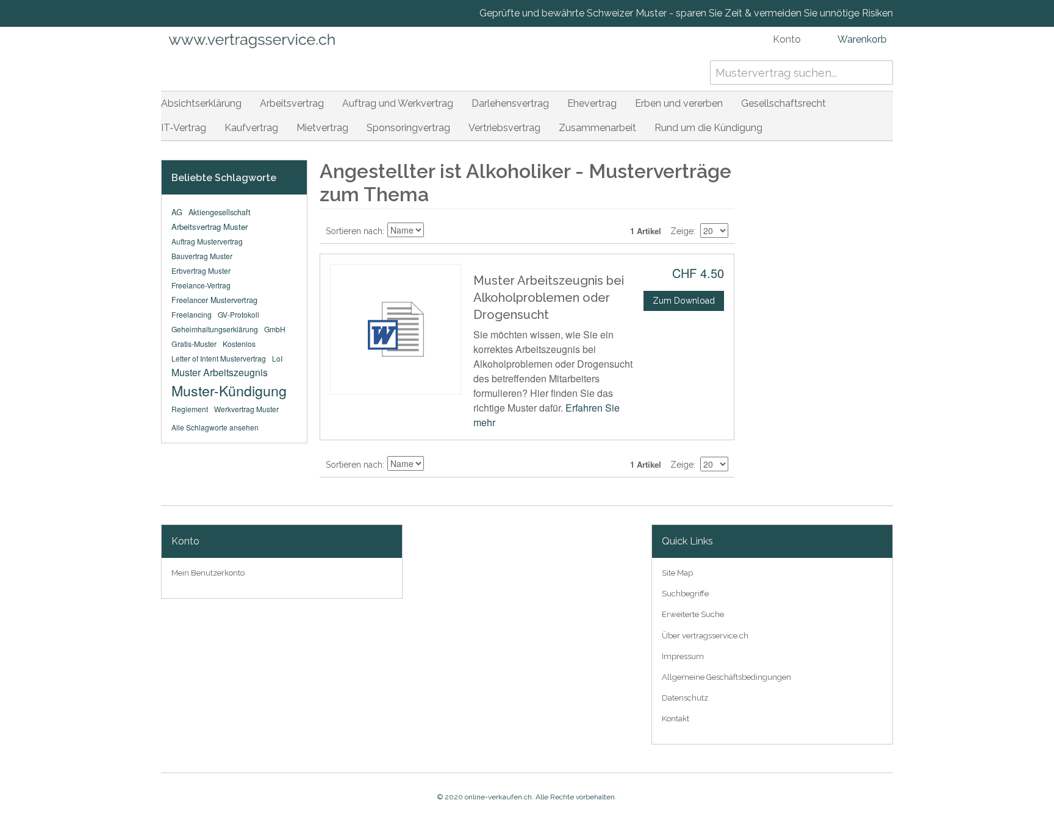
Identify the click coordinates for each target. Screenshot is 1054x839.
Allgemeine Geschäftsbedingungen (726, 677)
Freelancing (191, 314)
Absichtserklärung (201, 103)
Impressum (683, 656)
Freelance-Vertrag (201, 285)
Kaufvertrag (251, 128)
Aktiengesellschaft (219, 212)
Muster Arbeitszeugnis (219, 372)
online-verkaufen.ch (498, 797)
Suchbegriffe (685, 593)
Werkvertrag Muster (246, 409)
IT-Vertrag (183, 128)
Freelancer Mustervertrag (214, 300)
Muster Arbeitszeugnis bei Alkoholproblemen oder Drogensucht (548, 297)
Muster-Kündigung (229, 390)
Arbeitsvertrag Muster (209, 226)
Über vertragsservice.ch (705, 635)
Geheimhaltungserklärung (214, 329)
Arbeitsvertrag (292, 103)
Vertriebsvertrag (504, 128)
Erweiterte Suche (693, 614)
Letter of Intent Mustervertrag (218, 358)
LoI (277, 358)
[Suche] (881, 72)
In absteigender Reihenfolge (435, 231)
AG (176, 212)
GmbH (274, 329)
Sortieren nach (354, 231)
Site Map (677, 572)
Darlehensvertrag (510, 103)
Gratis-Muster (194, 343)
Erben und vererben (679, 103)
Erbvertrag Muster (201, 270)
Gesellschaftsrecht (783, 103)
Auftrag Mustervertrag (207, 241)
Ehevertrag (592, 103)
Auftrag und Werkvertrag (397, 103)
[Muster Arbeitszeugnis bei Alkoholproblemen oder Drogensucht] (395, 329)
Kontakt (675, 718)
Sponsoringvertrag (408, 128)
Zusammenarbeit (597, 128)
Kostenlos (239, 343)
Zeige (682, 231)
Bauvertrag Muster (201, 256)
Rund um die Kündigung (708, 128)
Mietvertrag (322, 128)
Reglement (189, 409)
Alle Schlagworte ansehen (215, 427)
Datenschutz (685, 697)
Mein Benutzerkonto (208, 572)
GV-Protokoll (238, 314)
